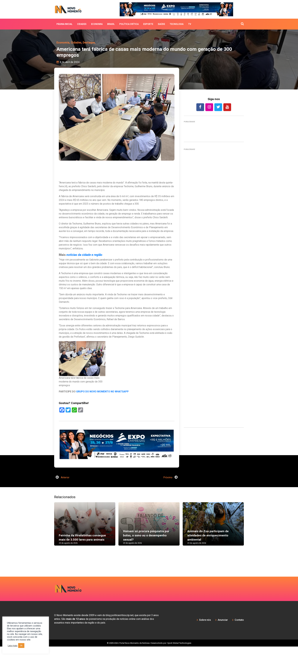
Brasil (111, 24)
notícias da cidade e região (84, 255)
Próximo (168, 486)
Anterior (64, 486)
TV (189, 24)
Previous (49, 536)
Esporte (148, 24)
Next (248, 536)
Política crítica (129, 24)
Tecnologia (176, 24)
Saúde (161, 24)
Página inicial (64, 24)
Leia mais (12, 645)
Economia (97, 24)
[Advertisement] (117, 464)
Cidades (81, 24)
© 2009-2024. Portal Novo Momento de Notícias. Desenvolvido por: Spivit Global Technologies (149, 652)
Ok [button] (21, 645)
